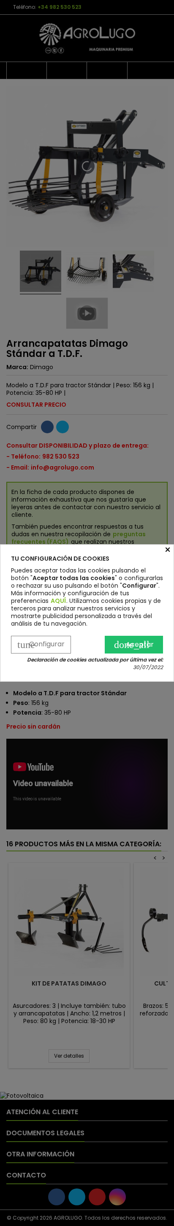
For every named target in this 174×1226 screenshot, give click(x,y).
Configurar (41, 644)
